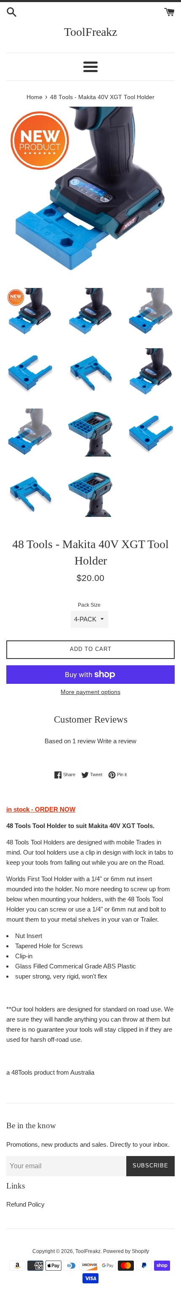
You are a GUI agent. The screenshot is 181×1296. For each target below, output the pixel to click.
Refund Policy (25, 1204)
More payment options (90, 691)
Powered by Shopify (126, 1251)
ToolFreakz (90, 31)
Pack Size (89, 605)
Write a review (116, 741)
